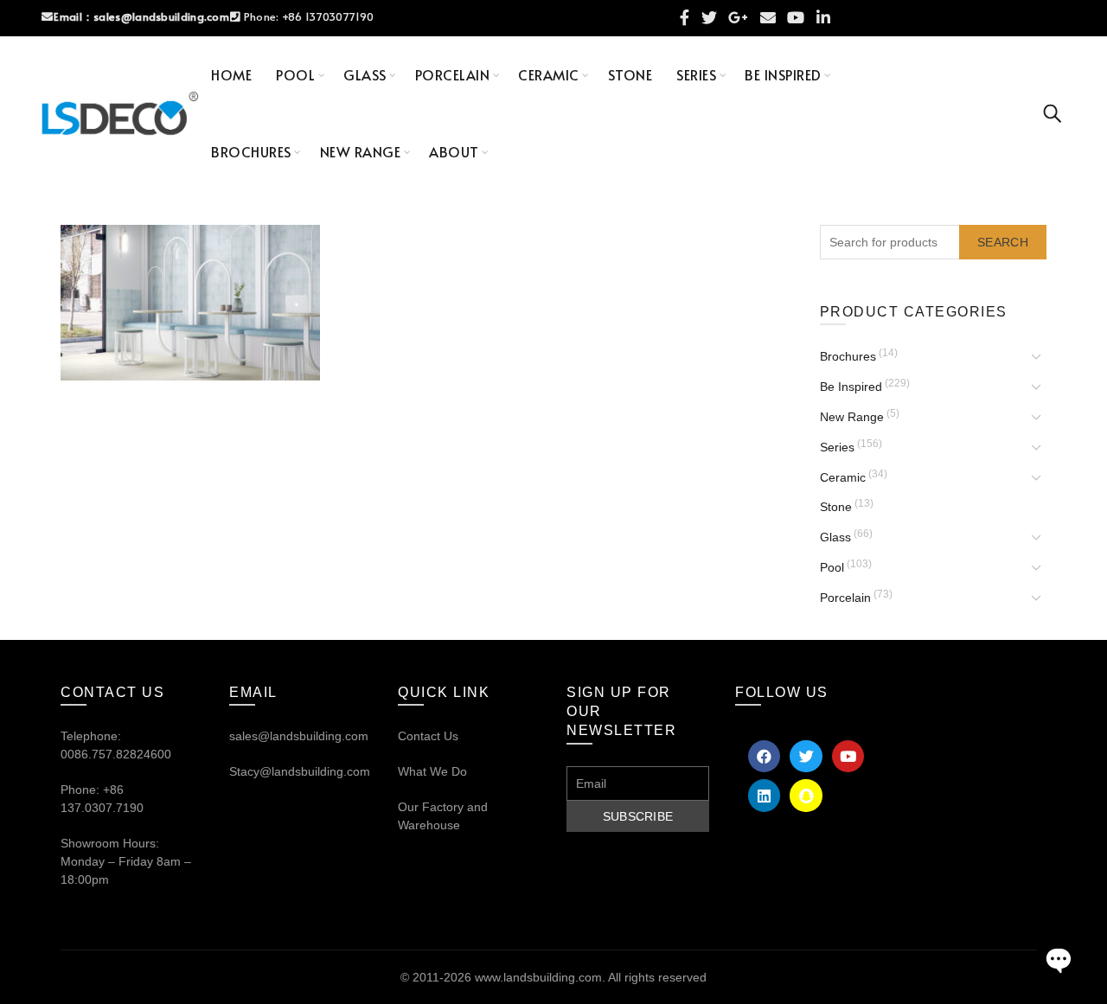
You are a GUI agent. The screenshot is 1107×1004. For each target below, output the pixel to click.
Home (231, 74)
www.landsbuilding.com (538, 977)
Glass (365, 74)
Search (1002, 242)
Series (696, 74)
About (454, 151)
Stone (630, 74)
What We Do (432, 771)
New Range (360, 151)
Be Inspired (783, 74)
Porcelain (452, 74)
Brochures (251, 151)
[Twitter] (806, 756)
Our (408, 807)
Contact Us (428, 736)
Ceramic (548, 74)
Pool (295, 74)
